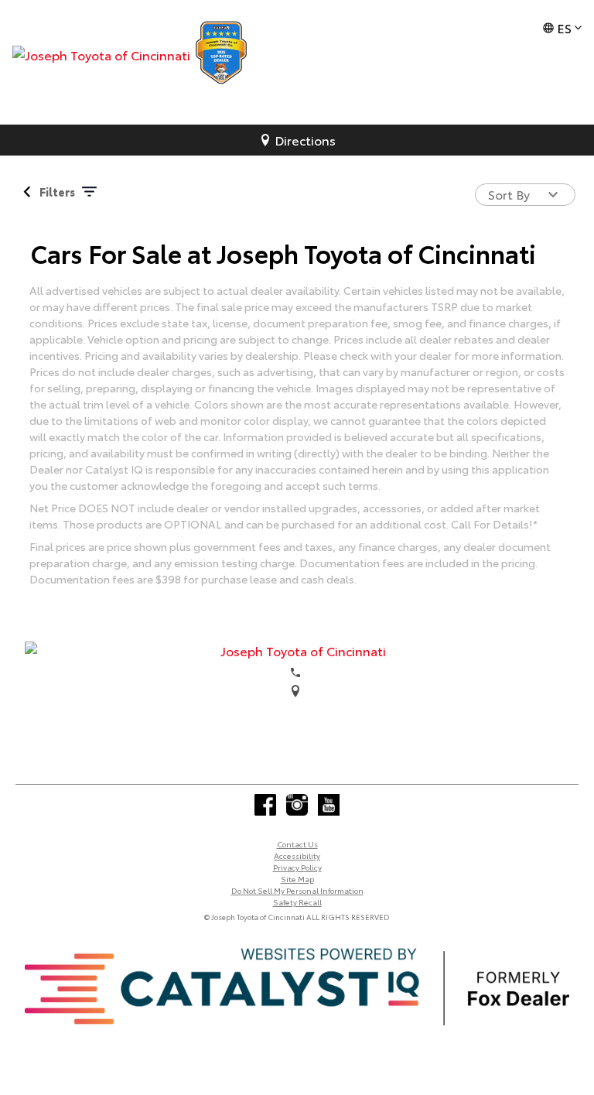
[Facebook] (265, 805)
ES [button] (564, 27)
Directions (305, 140)
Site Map (297, 879)
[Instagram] (297, 805)
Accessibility (297, 855)
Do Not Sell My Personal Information (297, 890)
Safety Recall (297, 902)
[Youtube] (329, 805)
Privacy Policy (297, 867)
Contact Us (297, 844)
